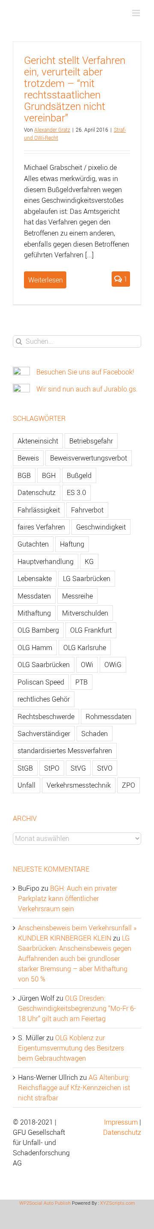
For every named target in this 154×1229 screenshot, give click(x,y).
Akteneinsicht (38, 441)
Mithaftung (34, 613)
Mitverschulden (85, 613)
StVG (78, 768)
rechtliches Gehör (44, 699)
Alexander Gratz (52, 129)
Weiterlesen (45, 280)
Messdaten (34, 596)
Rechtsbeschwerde (46, 716)
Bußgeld (79, 475)
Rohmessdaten (108, 716)
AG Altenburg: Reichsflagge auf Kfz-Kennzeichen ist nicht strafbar (74, 1087)
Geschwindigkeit (101, 527)
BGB (24, 475)
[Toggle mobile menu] (136, 13)
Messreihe (77, 596)
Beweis (28, 458)
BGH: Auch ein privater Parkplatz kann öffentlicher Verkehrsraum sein (67, 898)
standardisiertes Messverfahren (65, 750)
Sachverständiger (44, 733)
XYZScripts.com (117, 1203)
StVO (105, 768)
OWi (87, 664)
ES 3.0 (76, 492)
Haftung (72, 544)
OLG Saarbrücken (44, 664)
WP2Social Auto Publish (45, 1203)
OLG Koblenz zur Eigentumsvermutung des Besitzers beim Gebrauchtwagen (71, 1048)
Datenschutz (37, 492)
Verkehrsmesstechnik (79, 785)
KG (89, 561)
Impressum (121, 1122)
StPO (51, 768)
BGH (49, 475)
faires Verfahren (41, 527)
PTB (81, 682)
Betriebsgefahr (91, 441)
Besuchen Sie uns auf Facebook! (85, 372)
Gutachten (33, 544)
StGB (25, 768)
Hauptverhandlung (46, 561)
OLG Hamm (35, 647)
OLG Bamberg (38, 630)
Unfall (27, 785)
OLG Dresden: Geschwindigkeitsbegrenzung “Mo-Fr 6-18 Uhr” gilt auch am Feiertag (77, 1008)
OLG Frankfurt (91, 630)
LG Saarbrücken (86, 578)
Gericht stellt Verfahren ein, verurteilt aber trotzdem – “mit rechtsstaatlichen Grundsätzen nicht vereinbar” (74, 88)
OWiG (112, 664)
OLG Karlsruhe (84, 647)
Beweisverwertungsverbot (88, 458)
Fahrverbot (87, 510)
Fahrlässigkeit (39, 510)
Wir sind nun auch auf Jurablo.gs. (87, 389)
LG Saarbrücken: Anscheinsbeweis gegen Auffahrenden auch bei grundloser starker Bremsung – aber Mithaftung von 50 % (74, 958)
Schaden (94, 733)
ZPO (128, 785)
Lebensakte (35, 578)
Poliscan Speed (41, 682)
